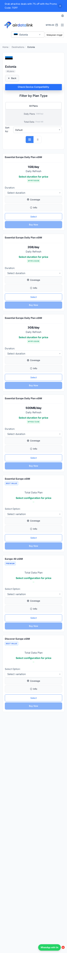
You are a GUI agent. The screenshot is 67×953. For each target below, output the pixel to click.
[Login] (62, 16)
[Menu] (62, 25)
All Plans (33, 105)
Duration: (10, 187)
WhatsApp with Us (49, 947)
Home (5, 47)
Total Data (33, 121)
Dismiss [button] (60, 6)
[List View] (37, 139)
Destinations (18, 47)
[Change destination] (40, 34)
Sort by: (7, 129)
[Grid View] (30, 139)
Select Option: (12, 508)
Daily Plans (33, 113)
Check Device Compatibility (33, 86)
